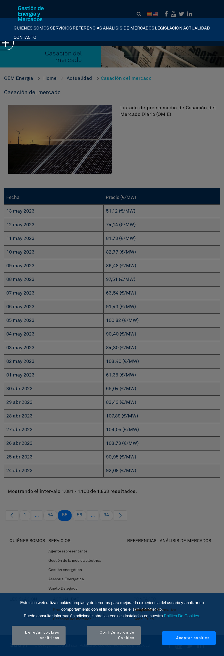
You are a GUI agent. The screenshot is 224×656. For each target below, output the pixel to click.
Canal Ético (144, 619)
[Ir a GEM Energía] (31, 14)
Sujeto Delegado (63, 588)
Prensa (59, 610)
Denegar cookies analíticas (42, 635)
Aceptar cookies (193, 638)
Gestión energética (65, 570)
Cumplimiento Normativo (155, 610)
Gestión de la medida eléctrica (74, 561)
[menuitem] (31, 26)
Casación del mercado (72, 619)
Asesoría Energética (66, 579)
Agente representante (67, 551)
